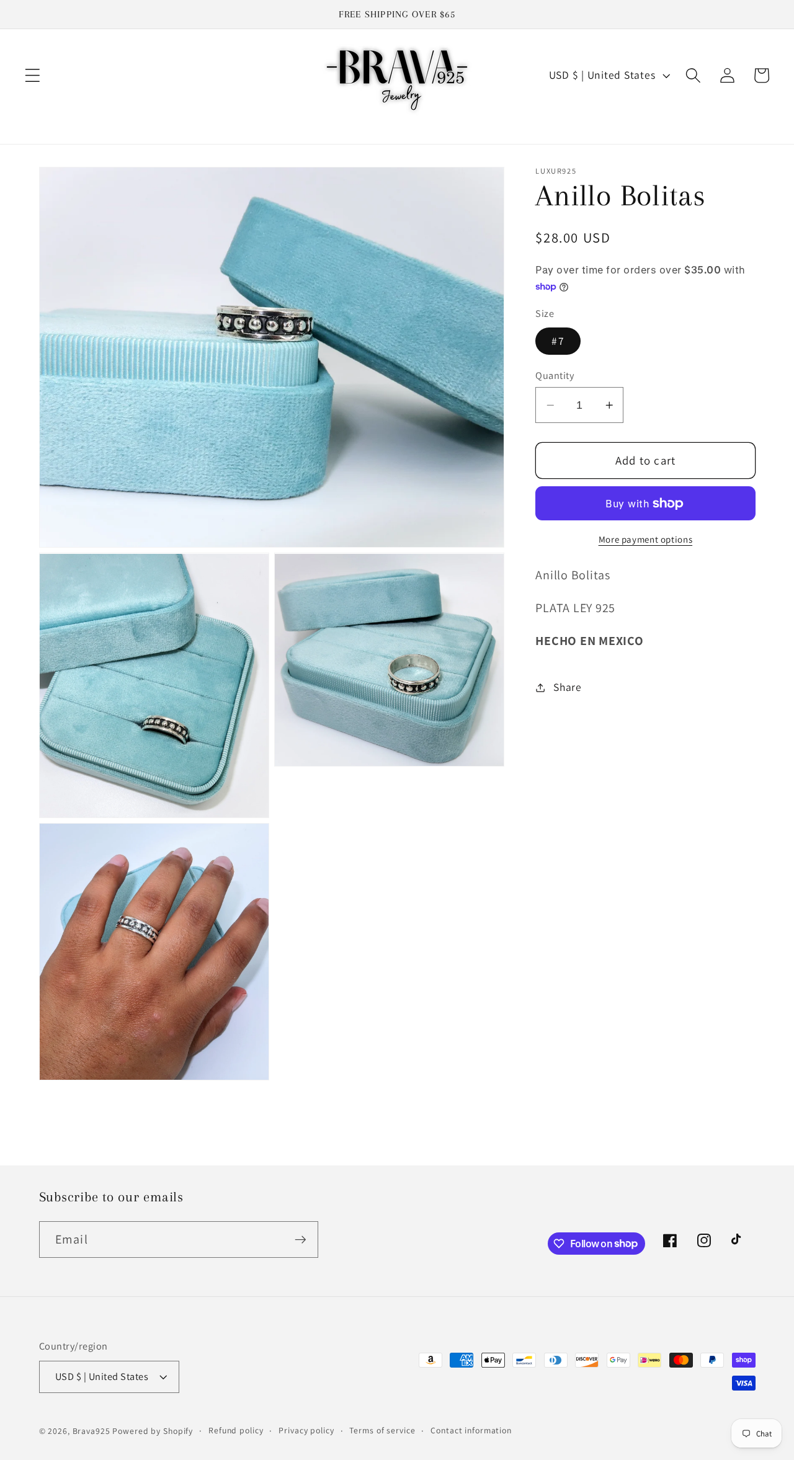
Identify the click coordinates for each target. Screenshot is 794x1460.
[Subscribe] (300, 1239)
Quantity (554, 375)
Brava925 (91, 1430)
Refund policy (235, 1430)
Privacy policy (306, 1430)
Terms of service (382, 1430)
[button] (33, 75)
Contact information (471, 1430)
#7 (557, 341)
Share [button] (567, 687)
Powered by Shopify (152, 1430)
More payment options (646, 540)
